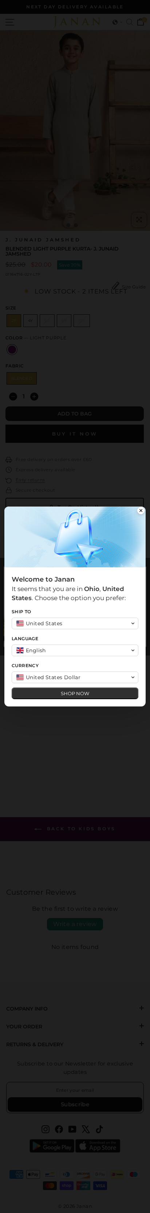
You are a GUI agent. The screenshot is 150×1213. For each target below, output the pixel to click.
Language (25, 638)
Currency (25, 665)
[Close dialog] (140, 511)
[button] (75, 623)
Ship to (21, 611)
